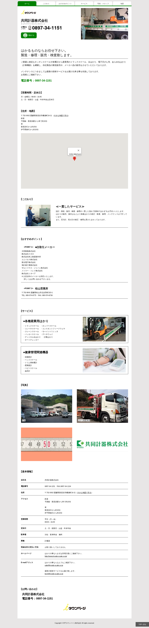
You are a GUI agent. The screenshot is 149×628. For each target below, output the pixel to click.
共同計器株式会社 (34, 20)
